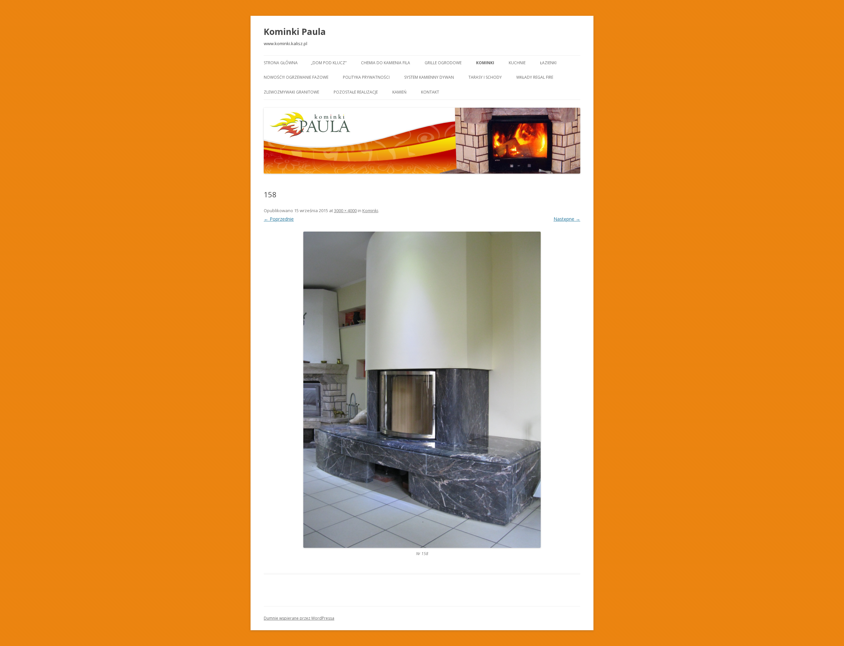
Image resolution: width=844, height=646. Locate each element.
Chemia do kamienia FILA (385, 63)
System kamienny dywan (429, 77)
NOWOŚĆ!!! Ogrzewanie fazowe (296, 77)
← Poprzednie (279, 219)
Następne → (567, 219)
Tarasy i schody (485, 77)
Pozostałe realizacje (356, 92)
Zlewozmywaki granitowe (291, 92)
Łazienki (548, 63)
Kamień (399, 92)
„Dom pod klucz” (329, 63)
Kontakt (430, 92)
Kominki (485, 63)
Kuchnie (517, 63)
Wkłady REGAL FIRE (534, 77)
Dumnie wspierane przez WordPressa (299, 618)
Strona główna (281, 63)
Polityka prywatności (366, 77)
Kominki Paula (295, 32)
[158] (422, 390)
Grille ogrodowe (443, 63)
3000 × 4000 (345, 210)
